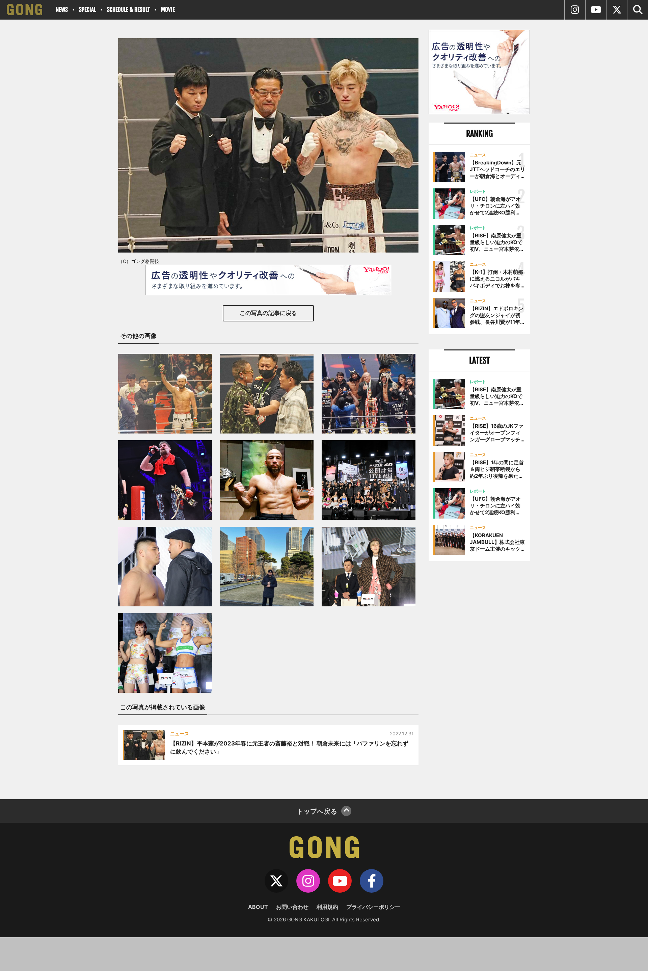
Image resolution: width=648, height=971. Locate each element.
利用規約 (327, 906)
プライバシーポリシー (373, 906)
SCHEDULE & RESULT (128, 9)
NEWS (62, 9)
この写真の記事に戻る (268, 313)
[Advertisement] (479, 677)
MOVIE (168, 9)
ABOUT (258, 906)
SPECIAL (87, 9)
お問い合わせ (292, 906)
